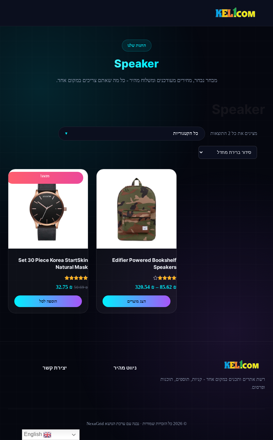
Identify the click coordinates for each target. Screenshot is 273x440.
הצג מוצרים (136, 301)
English (33, 434)
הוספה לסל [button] (48, 301)
